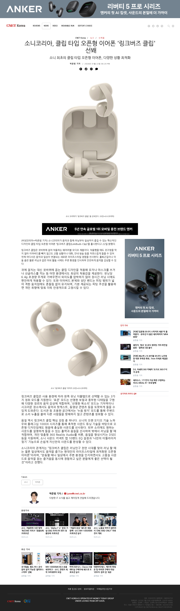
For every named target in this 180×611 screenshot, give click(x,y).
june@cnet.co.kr (76, 493)
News (46, 26)
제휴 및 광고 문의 (74, 589)
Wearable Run (67, 26)
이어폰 (37, 482)
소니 (26, 482)
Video (55, 26)
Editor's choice (85, 26)
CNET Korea (80, 38)
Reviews (36, 26)
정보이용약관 (89, 589)
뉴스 (92, 38)
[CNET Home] (17, 26)
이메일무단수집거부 (104, 589)
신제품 (102, 38)
